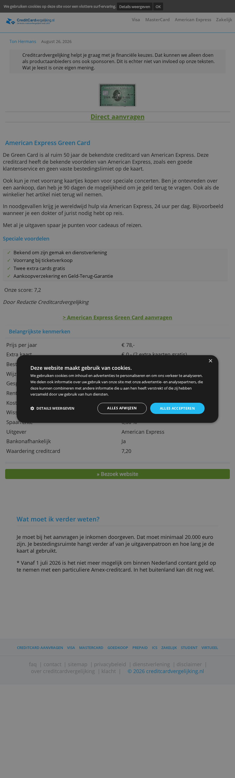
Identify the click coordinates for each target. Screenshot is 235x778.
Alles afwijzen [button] (122, 408)
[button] (52, 408)
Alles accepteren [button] (177, 408)
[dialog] (117, 389)
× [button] (210, 361)
